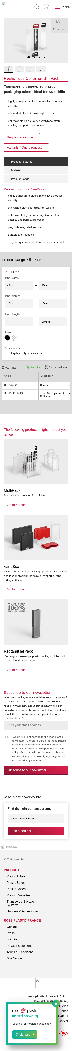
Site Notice (14, 958)
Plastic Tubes (16, 876)
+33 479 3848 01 (47, 7)
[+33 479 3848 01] (47, 7)
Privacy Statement (19, 945)
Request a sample (20, 137)
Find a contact (21, 831)
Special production (58, 367)
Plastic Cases (16, 889)
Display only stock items (26, 353)
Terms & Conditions (20, 952)
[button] (28, 57)
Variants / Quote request (24, 147)
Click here (23, 1034)
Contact (12, 926)
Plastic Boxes (16, 882)
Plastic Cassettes (18, 895)
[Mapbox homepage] (9, 847)
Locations (13, 939)
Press (11, 933)
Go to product (16, 505)
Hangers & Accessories (23, 911)
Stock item (35, 367)
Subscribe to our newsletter (26, 770)
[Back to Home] (15, 7)
